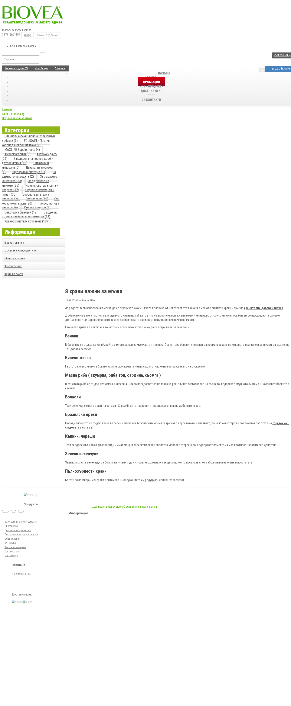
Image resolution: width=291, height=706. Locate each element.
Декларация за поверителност (21, 534)
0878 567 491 (11, 35)
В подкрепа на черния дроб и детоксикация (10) (27, 161)
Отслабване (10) (37, 199)
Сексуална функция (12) (20, 212)
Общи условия (12, 538)
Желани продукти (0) (16, 68)
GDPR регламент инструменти (20, 521)
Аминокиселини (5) (17, 154)
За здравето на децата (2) (29, 174)
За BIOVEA (10, 543)
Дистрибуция (11, 525)
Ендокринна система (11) (29, 172)
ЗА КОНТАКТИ (151, 100)
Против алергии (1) (37, 208)
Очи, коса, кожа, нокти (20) (31, 201)
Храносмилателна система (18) (26, 221)
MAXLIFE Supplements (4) (22, 150)
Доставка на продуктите (20, 250)
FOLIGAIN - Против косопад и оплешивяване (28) (26, 143)
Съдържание (11, 555)
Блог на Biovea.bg (13, 114)
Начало (164, 73)
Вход (27, 35)
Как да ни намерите (15, 547)
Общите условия (14, 258)
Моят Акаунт (41, 68)
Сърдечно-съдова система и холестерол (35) (30, 214)
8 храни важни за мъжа (17, 118)
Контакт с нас (13, 266)
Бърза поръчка (14, 242)
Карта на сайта (13, 274)
